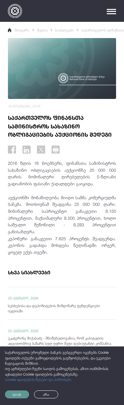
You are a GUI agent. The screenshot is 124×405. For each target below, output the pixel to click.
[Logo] (15, 11)
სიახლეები (64, 30)
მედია (42, 30)
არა (46, 394)
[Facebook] (12, 150)
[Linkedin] (26, 150)
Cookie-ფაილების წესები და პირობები (38, 380)
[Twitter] (41, 150)
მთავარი (22, 30)
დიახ (17, 394)
